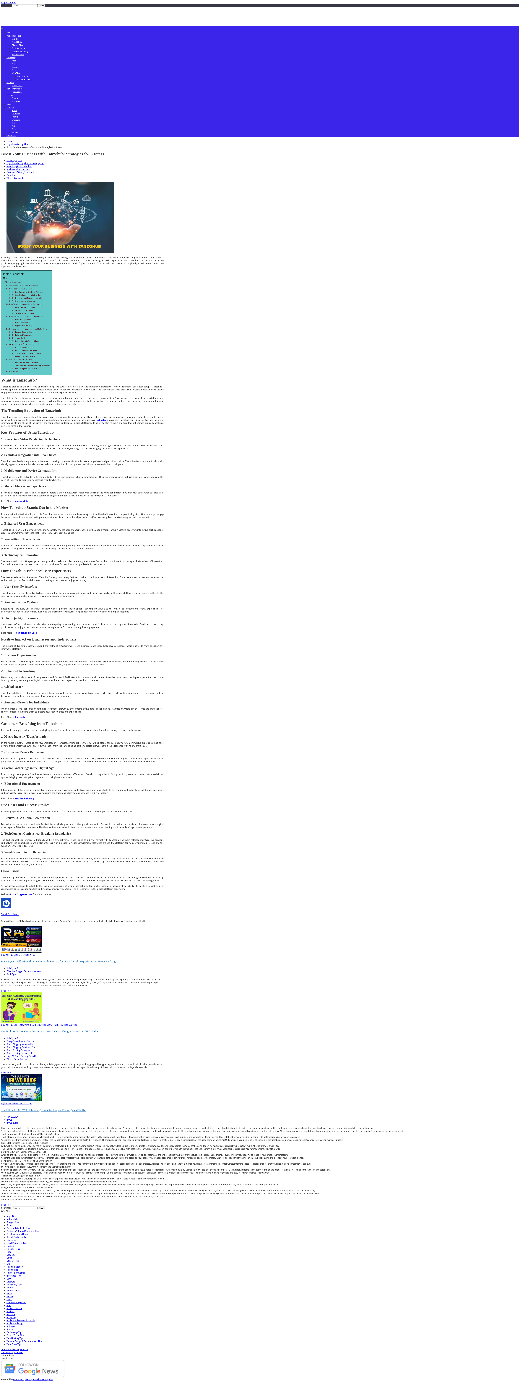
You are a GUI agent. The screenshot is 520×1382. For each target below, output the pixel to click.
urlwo (9, 1119)
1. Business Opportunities (23, 332)
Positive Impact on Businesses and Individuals (28, 329)
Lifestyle (10, 107)
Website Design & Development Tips (24, 1341)
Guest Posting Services (12, 1352)
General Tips (12, 1260)
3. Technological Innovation (24, 313)
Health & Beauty (14, 1266)
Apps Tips (11, 1216)
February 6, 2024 (14, 160)
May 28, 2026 (12, 1116)
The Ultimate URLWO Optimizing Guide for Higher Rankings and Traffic (43, 1110)
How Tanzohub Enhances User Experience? (26, 316)
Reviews (10, 1311)
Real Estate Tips (14, 1308)
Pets (14, 126)
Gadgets (15, 67)
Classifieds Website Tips (18, 1228)
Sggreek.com (21, 12)
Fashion (15, 116)
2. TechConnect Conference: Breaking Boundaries (32, 366)
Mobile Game (12, 1290)
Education (16, 113)
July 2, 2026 (12, 1038)
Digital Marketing (13, 36)
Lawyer (9, 1278)
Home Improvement (14, 88)
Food (14, 129)
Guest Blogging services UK (19, 1044)
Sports (9, 1329)
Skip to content (8, 2)
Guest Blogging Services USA (20, 1047)
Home (9, 32)
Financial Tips (13, 1248)
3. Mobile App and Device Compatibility (28, 298)
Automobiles (17, 85)
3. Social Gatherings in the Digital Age (27, 353)
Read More (6, 990)
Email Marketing (18, 48)
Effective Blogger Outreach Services (24, 971)
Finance (9, 95)
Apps (14, 60)
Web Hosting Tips (15, 1338)
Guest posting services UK (19, 1053)
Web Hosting (22, 76)
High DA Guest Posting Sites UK (21, 1056)
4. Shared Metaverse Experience (25, 301)
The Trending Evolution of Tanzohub (23, 285)
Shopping (16, 120)
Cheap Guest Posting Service (20, 1041)
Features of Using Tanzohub (20, 172)
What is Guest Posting (16, 1059)
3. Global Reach (19, 338)
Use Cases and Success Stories (22, 359)
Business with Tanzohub (18, 169)
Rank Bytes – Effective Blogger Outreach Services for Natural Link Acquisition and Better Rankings (59, 961)
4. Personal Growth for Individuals (26, 341)
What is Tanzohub (15, 178)
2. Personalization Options (23, 323)
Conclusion (13, 372)
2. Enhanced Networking (23, 335)
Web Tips (16, 73)
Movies (15, 132)
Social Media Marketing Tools (20, 1320)
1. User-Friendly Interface (22, 320)
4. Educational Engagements (24, 356)
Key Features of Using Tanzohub (22, 289)
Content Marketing (20, 51)
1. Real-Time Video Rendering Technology (29, 292)
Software (10, 1326)
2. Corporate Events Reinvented (25, 350)
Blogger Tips (17, 45)
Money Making (18, 54)
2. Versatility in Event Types (23, 310)
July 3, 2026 (12, 968)
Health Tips (12, 1269)
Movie (9, 1293)
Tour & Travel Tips (15, 1335)
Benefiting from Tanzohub (19, 166)
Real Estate (17, 92)
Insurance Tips (13, 1275)
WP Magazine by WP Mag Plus (39, 1379)
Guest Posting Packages (18, 1050)
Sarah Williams (10, 914)
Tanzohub (11, 175)
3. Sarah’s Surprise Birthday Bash (25, 369)
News (9, 1299)
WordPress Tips (24, 79)
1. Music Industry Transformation (26, 347)
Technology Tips (36, 163)
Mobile (14, 64)
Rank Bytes (11, 974)
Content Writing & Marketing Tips (30, 1024)
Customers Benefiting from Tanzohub (24, 344)
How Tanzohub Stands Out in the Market (25, 304)
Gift (13, 123)
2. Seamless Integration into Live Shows (28, 295)
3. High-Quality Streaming (23, 326)
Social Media (17, 42)
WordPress (18, 1379)
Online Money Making (16, 1302)
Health (9, 104)
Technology (11, 57)
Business (10, 82)
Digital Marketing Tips (17, 163)
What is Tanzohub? (13, 282)
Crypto (15, 98)
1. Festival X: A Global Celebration (26, 363)
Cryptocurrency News (17, 1234)
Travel (14, 110)
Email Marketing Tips (16, 1242)
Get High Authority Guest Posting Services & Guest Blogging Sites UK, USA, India (49, 1031)
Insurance (16, 101)
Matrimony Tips (14, 1284)
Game (14, 70)
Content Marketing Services (14, 1349)
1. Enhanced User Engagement (25, 307)
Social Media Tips (14, 1323)
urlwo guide (12, 1122)
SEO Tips (16, 39)
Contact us (11, 135)
